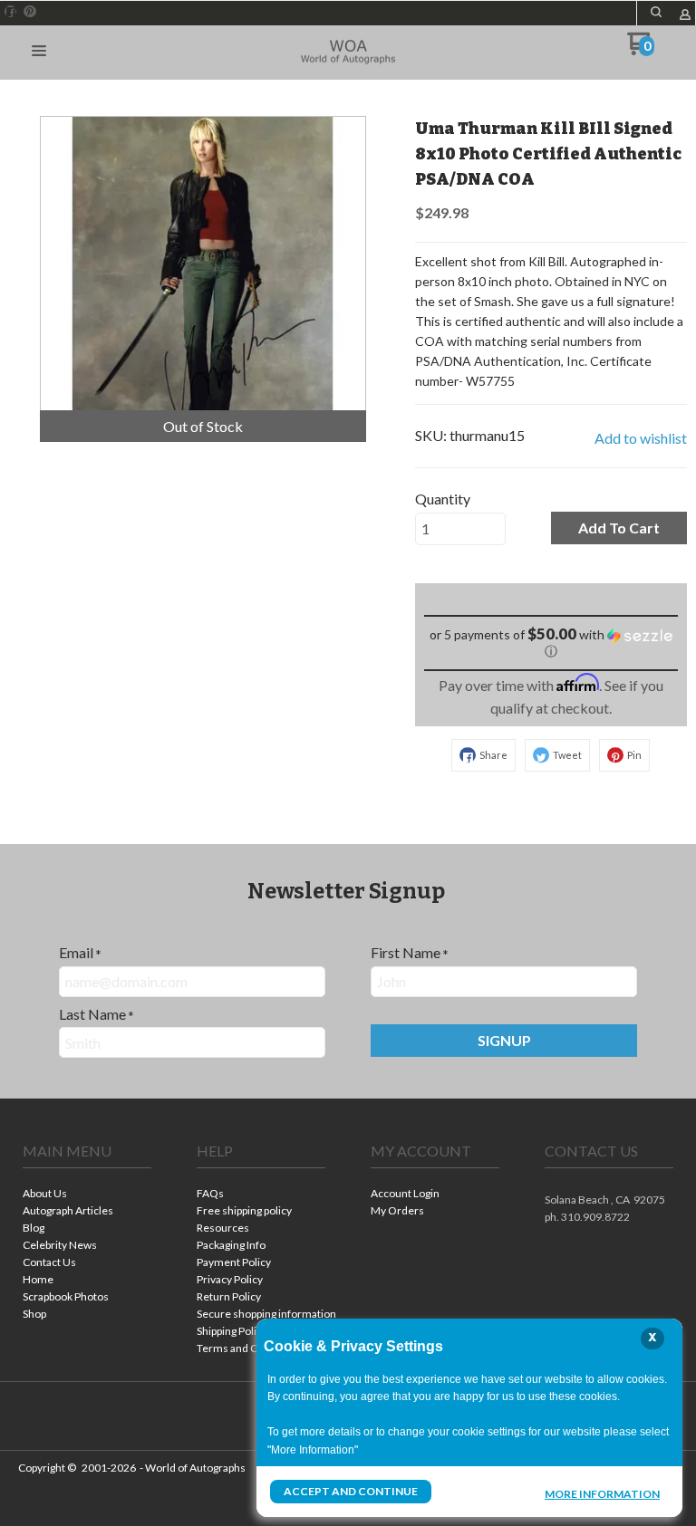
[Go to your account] (685, 16)
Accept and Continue (351, 1491)
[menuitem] (87, 1195)
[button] (656, 12)
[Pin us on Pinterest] (29, 11)
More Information (602, 1493)
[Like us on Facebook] (10, 11)
